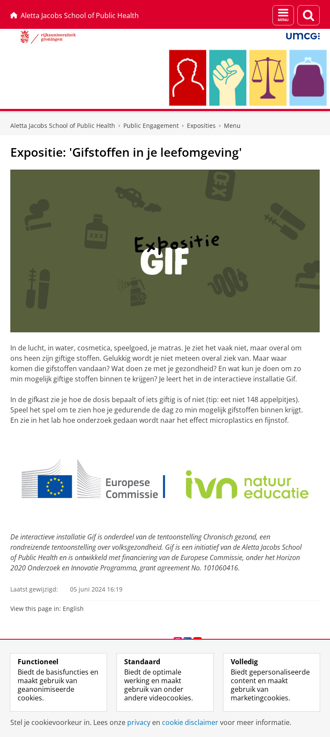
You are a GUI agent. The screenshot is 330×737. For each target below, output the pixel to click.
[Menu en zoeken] (283, 15)
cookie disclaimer (190, 722)
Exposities (201, 125)
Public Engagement (151, 125)
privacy (138, 722)
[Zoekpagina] (308, 15)
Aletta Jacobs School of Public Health (80, 15)
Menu (232, 125)
